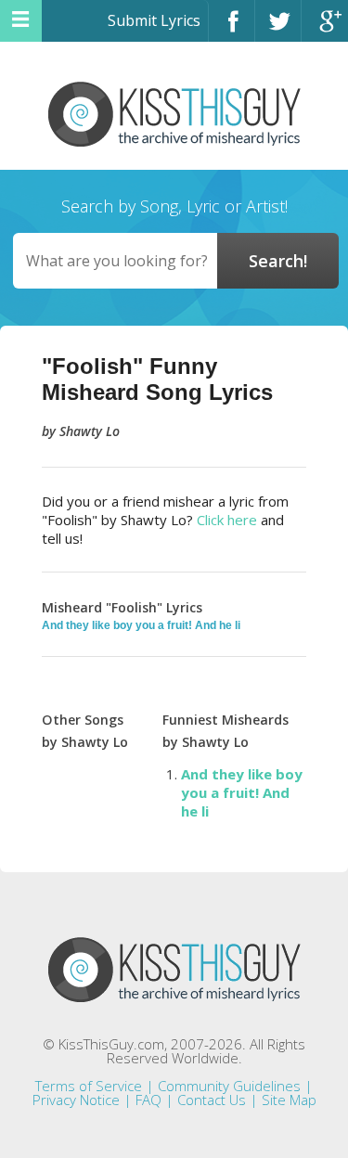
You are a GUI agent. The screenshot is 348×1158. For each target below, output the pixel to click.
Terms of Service (88, 1085)
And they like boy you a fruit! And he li (141, 625)
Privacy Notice (76, 1099)
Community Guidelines (229, 1085)
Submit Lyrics (154, 20)
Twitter (278, 29)
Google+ (325, 29)
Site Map (289, 1099)
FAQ (148, 1099)
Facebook (231, 29)
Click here (227, 519)
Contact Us (211, 1099)
